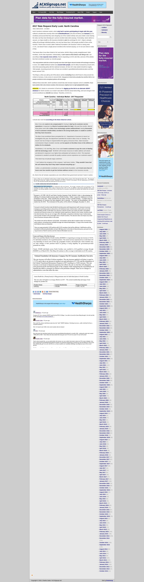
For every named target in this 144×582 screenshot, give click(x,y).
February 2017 (104, 479)
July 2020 (102, 389)
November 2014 (104, 538)
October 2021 (103, 356)
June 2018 (102, 444)
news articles (53, 57)
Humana (87, 33)
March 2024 (103, 293)
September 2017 (104, 463)
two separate (44, 57)
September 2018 (104, 437)
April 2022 (102, 343)
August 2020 (103, 387)
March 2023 (103, 319)
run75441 (100, 210)
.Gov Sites (51, 12)
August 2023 (103, 308)
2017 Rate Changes (47, 293)
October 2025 (103, 251)
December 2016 (104, 483)
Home (34, 12)
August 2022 (103, 334)
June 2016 (102, 496)
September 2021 (104, 358)
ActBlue (104, 27)
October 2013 (103, 571)
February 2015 (104, 531)
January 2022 (103, 350)
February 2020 (104, 400)
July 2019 (102, 415)
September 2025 (104, 253)
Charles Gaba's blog (53, 291)
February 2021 (104, 374)
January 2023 (103, 323)
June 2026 (102, 234)
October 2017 (103, 461)
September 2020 (104, 385)
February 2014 (104, 562)
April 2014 (102, 558)
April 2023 (102, 317)
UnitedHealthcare (63, 33)
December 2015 (104, 509)
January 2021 (103, 376)
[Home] (49, 8)
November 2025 (104, 249)
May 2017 (102, 472)
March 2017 (103, 477)
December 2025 (104, 247)
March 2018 (103, 450)
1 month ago (108, 207)
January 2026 (103, 244)
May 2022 (102, 341)
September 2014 (104, 544)
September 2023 (104, 306)
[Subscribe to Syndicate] (32, 576)
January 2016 (103, 507)
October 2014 (103, 542)
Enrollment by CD (70, 12)
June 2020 (102, 391)
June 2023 (102, 312)
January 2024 (103, 297)
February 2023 (104, 321)
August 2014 (103, 549)
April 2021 (102, 369)
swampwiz (100, 186)
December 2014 (104, 536)
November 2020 (104, 380)
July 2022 (102, 336)
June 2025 (102, 260)
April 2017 (102, 474)
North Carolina (37, 293)
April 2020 (102, 396)
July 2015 (102, 520)
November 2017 (104, 459)
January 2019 (103, 428)
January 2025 (103, 271)
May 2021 (102, 367)
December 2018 (104, 431)
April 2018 (102, 448)
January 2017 (103, 481)
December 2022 (104, 325)
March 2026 (103, 240)
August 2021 (103, 361)
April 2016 (102, 501)
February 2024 (104, 295)
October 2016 (103, 488)
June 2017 (102, 470)
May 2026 (102, 236)
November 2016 (104, 485)
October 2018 (103, 435)
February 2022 (104, 347)
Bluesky (104, 32)
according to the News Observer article (58, 119)
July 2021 (102, 363)
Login (100, 12)
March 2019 (103, 424)
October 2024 (103, 277)
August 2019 (103, 413)
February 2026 (104, 242)
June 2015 (102, 523)
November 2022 (104, 328)
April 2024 (102, 290)
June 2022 (102, 339)
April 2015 (102, 527)
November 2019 (104, 407)
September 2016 (104, 490)
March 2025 (103, 266)
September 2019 (104, 411)
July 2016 (102, 494)
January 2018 (103, 455)
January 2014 (103, 564)
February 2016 (104, 505)
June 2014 (102, 553)
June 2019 (102, 417)
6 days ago (103, 194)
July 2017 (102, 468)
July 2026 (102, 231)
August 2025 (103, 255)
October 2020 (103, 382)
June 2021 (102, 365)
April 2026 (102, 238)
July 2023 (102, 310)
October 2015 (103, 514)
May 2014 (102, 555)
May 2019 (102, 420)
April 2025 (102, 264)
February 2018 (104, 452)
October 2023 (103, 304)
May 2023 (102, 315)
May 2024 (102, 288)
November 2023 (104, 301)
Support (94, 12)
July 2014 (102, 551)
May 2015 (102, 525)
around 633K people (64, 65)
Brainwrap (109, 580)
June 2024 (102, 286)
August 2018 (103, 439)
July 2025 (102, 258)
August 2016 (103, 492)
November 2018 (104, 433)
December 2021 (104, 352)
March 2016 (103, 503)
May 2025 (102, 262)
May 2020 (102, 393)
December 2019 (104, 404)
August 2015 (103, 518)
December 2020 (104, 378)
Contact (88, 12)
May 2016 (102, 499)
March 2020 (103, 398)
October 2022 (103, 330)
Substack (105, 30)
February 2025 (104, 269)
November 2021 (104, 354)
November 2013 (104, 569)
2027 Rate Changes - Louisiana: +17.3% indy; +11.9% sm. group (104, 192)
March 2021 (103, 372)
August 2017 (103, 466)
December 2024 (104, 273)
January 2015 (103, 534)
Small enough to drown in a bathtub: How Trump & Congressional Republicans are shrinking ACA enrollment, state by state (104, 219)
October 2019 (103, 409)
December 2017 (104, 457)
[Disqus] (64, 329)
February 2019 (104, 426)
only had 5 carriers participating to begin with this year (74, 31)
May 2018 (102, 446)
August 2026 (103, 229)
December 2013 (104, 566)
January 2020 (103, 402)
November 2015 (104, 512)
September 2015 (104, 516)
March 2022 (103, 345)
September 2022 (104, 332)
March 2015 (103, 529)
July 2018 (102, 442)
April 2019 (102, 422)
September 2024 (104, 279)
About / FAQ (80, 12)
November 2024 (104, 275)
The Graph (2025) (42, 12)
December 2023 (104, 299)
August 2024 (103, 282)
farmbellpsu (100, 198)
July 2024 (102, 284)
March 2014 (103, 560)
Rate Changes (60, 12)
